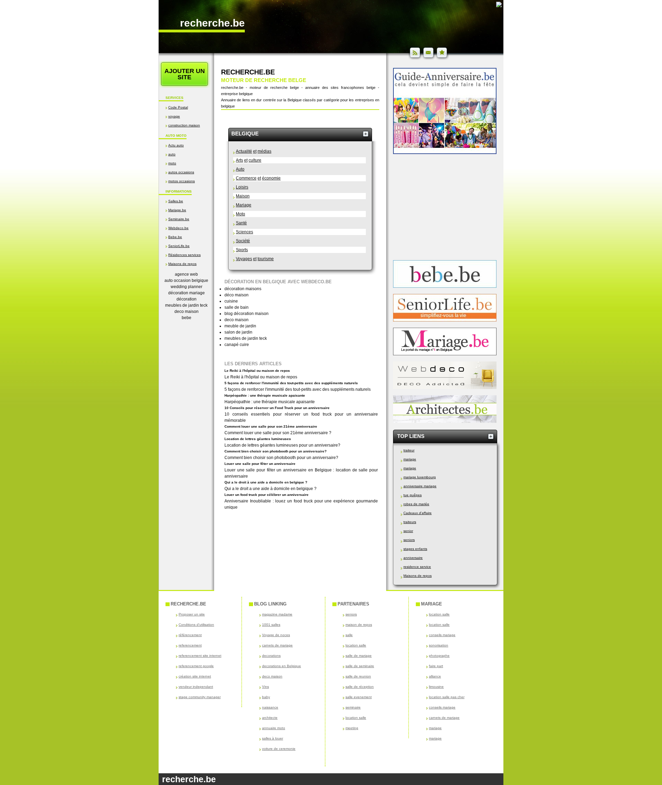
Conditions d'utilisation (196, 624)
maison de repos (358, 624)
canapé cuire (236, 344)
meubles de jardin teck (186, 305)
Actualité (244, 151)
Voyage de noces (276, 635)
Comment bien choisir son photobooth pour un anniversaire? (275, 451)
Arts (239, 160)
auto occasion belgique (186, 280)
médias (264, 151)
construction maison (184, 125)
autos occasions (181, 172)
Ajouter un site (184, 74)
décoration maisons (242, 288)
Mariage (243, 205)
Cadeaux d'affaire (417, 513)
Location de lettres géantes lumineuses (257, 439)
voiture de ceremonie (278, 749)
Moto (240, 214)
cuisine (231, 301)
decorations (271, 655)
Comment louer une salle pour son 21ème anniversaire (270, 426)
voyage (174, 116)
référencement (190, 635)
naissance (270, 707)
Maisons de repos (182, 264)
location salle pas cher (446, 697)
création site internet (195, 676)
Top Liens (410, 436)
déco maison (236, 295)
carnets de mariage (277, 645)
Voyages (244, 258)
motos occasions (181, 181)
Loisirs (242, 187)
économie (271, 178)
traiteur (408, 450)
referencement (190, 645)
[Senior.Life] (444, 320)
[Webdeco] (444, 387)
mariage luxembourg (419, 477)
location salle (355, 645)
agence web (186, 274)
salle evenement (358, 697)
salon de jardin (238, 332)
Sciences (244, 232)
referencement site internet (200, 655)
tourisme (266, 258)
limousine (436, 687)
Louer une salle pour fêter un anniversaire (259, 464)
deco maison (186, 311)
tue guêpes (412, 495)
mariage (409, 459)
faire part (436, 666)
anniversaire (413, 558)
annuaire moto (273, 728)
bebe (186, 317)
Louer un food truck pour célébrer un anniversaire (266, 495)
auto (171, 154)
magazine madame (277, 614)
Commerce (246, 178)
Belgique (245, 133)
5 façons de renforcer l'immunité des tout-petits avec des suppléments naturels (291, 383)
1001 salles (271, 624)
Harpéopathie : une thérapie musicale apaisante (264, 395)
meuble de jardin (240, 326)
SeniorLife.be (179, 246)
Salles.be (175, 201)
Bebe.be (175, 237)
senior (408, 531)
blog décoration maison (246, 313)
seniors (409, 540)
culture (255, 160)
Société (243, 240)
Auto (240, 169)
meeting (351, 728)
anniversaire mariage (420, 486)
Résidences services (184, 255)
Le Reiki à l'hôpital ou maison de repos (257, 371)
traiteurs (409, 522)
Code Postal (178, 107)
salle (349, 635)
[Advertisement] (186, 389)
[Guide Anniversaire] (444, 152)
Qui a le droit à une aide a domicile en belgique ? (265, 482)
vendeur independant (196, 687)
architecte (270, 718)
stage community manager (200, 697)
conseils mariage (442, 635)
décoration (187, 299)
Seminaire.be (178, 219)
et (255, 151)
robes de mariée (416, 504)
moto (172, 163)
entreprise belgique (237, 94)
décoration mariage (186, 292)
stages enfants (415, 549)
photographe (439, 655)
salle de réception (359, 687)
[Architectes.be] (444, 421)
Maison (243, 196)
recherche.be (212, 23)
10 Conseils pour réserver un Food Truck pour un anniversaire (277, 408)
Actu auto (176, 145)
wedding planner (186, 286)
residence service (417, 567)
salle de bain (236, 307)
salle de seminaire (359, 666)
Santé (241, 223)
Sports (242, 249)
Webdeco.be (178, 228)
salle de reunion (358, 676)
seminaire (353, 707)
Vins (265, 687)
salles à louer (272, 738)
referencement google (196, 666)
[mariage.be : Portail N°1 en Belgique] (444, 353)
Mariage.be (177, 210)
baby (266, 697)
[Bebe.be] (444, 286)
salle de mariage (358, 655)
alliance (435, 676)
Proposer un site (192, 614)
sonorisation (438, 645)
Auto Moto (176, 135)
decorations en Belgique (281, 666)
